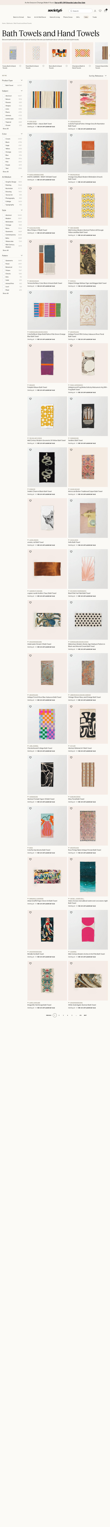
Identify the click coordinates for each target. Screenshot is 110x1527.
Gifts (78, 17)
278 (80, 1015)
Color (4, 134)
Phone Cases (68, 17)
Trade (95, 17)
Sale (86, 17)
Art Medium (6, 177)
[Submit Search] (71, 11)
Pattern (5, 255)
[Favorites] (100, 10)
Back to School (18, 17)
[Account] (95, 10)
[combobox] (81, 11)
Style (4, 210)
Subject (5, 91)
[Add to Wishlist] (30, 82)
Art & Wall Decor (40, 17)
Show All (5, 128)
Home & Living (55, 17)
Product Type (7, 80)
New (29, 17)
